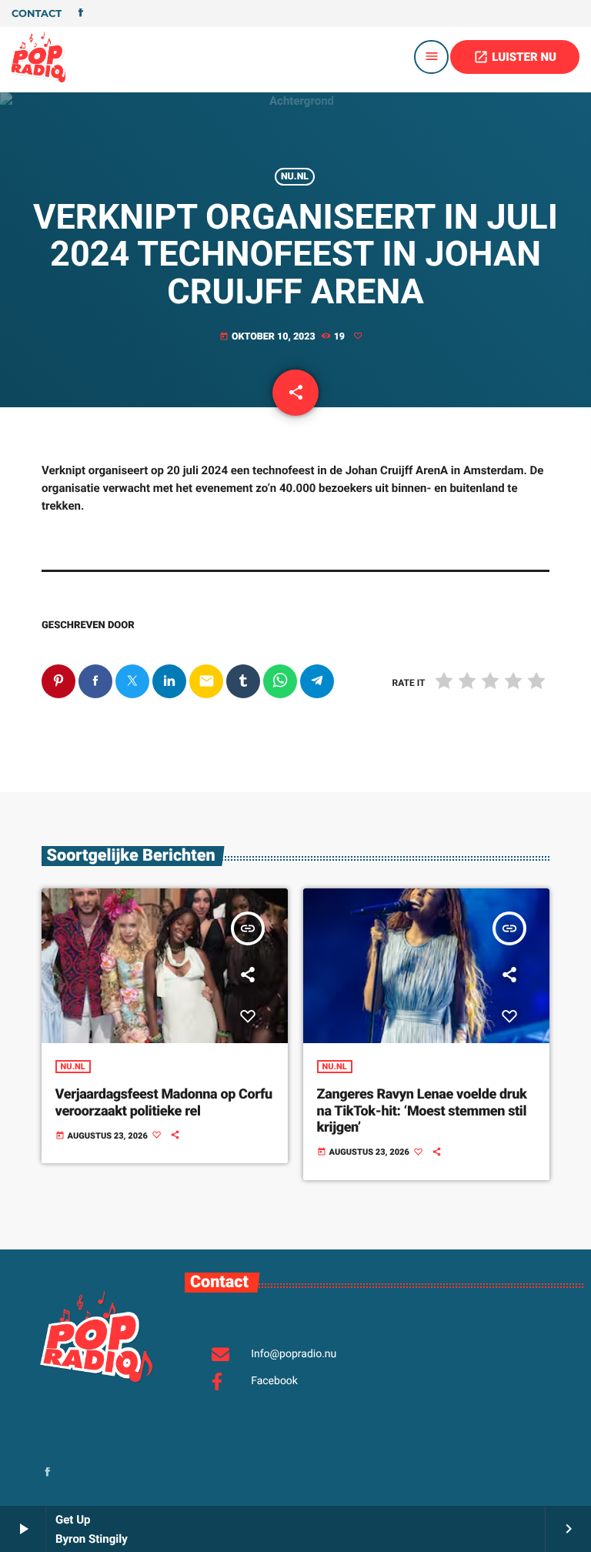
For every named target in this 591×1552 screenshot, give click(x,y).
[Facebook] (81, 13)
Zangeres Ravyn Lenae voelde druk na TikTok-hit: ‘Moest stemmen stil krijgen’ (422, 1111)
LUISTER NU (514, 57)
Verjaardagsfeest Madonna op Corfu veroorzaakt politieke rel (163, 1102)
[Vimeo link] (38, 57)
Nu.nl (295, 176)
